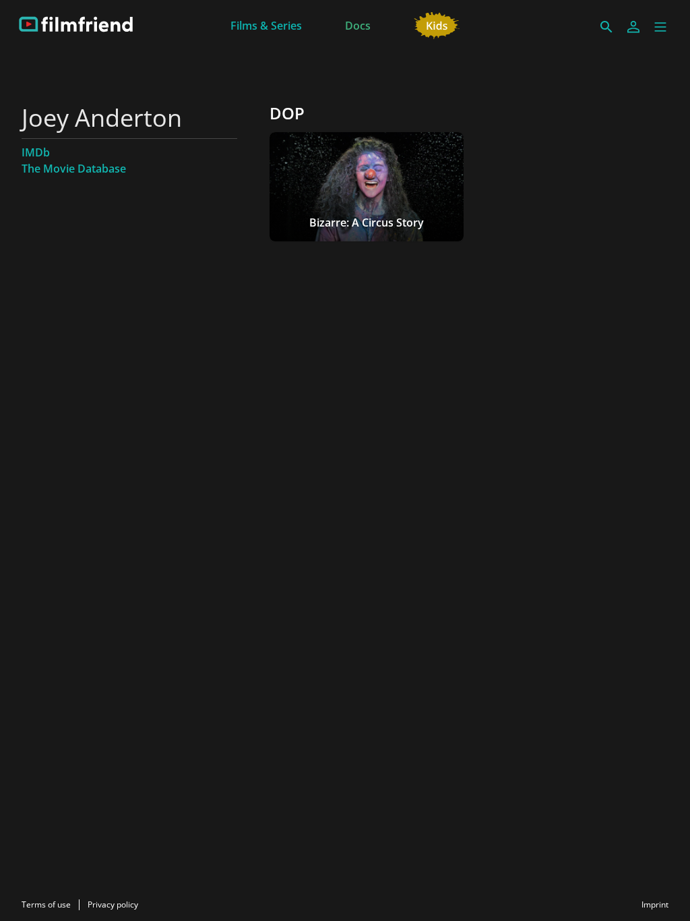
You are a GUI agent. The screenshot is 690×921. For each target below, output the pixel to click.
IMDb (36, 152)
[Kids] (437, 24)
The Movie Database (74, 168)
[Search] (606, 26)
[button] (660, 26)
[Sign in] (633, 26)
